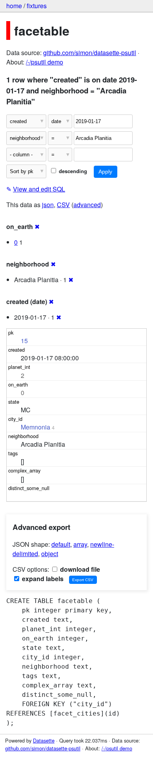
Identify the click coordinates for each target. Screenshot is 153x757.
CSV (63, 204)
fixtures (37, 5)
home (14, 5)
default (60, 544)
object (49, 553)
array (80, 544)
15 (24, 340)
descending (72, 171)
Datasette (44, 740)
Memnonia (35, 426)
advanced (87, 204)
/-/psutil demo (44, 61)
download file (79, 569)
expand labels (42, 578)
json (48, 204)
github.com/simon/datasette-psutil (89, 52)
